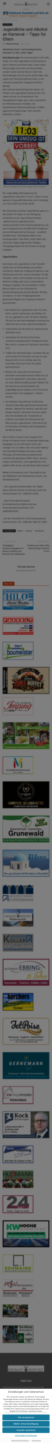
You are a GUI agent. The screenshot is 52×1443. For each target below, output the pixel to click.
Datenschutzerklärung (20, 1440)
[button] (26, 1417)
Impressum (36, 1440)
